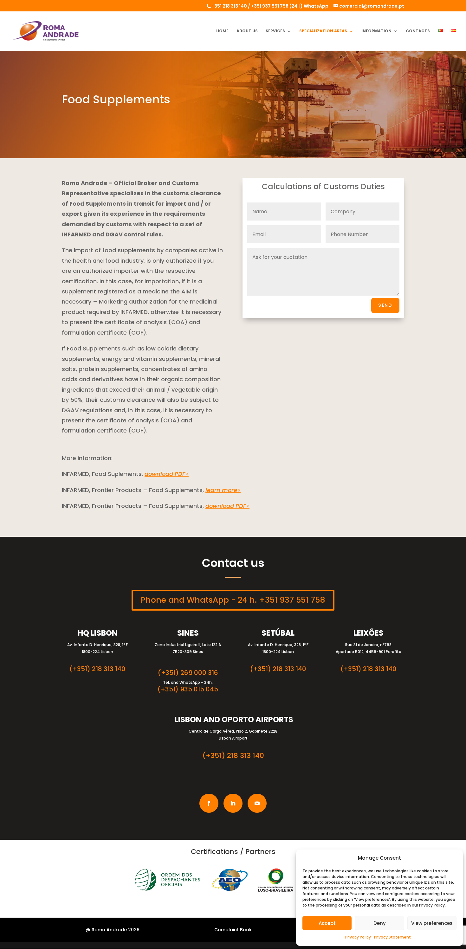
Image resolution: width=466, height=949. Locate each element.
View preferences (432, 923)
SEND (385, 305)
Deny (379, 923)
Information (376, 31)
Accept (327, 923)
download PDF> (167, 474)
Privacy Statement (392, 937)
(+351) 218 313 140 (97, 668)
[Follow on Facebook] (208, 803)
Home (222, 31)
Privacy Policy (358, 937)
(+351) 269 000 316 (188, 672)
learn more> (223, 490)
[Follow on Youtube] (257, 803)
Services (275, 31)
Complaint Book (233, 930)
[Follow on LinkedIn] (233, 803)
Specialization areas (323, 31)
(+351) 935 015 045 (188, 689)
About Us (247, 31)
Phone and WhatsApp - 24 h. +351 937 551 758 (233, 600)
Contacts (418, 31)
